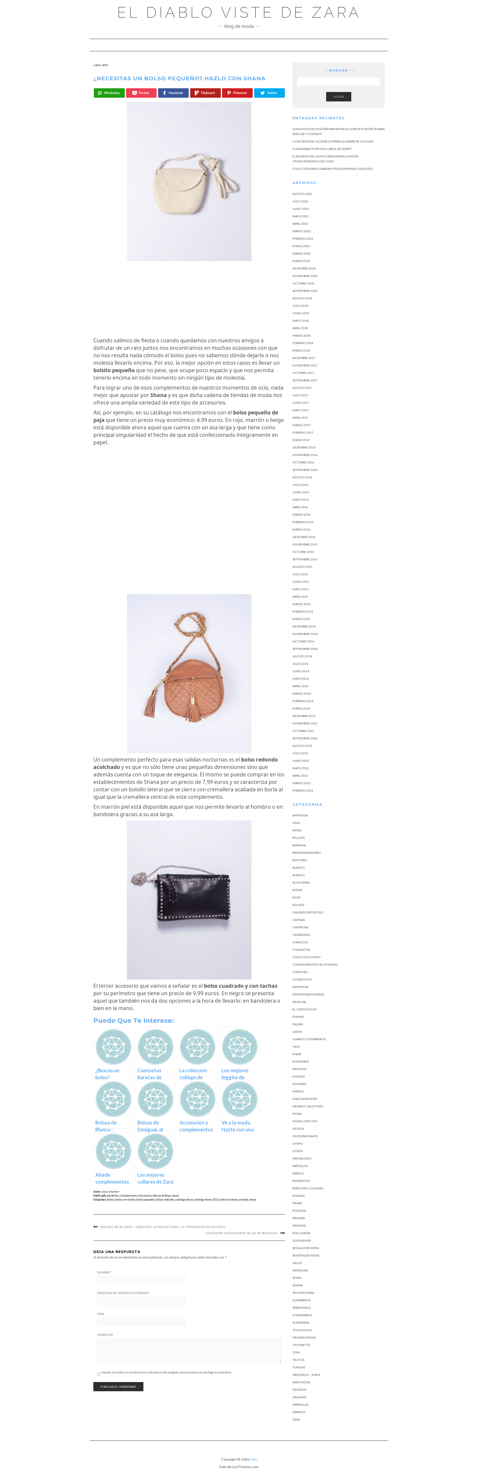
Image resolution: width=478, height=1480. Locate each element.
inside (297, 1054)
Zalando (299, 1397)
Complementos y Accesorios (136, 1195)
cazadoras (301, 935)
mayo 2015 (301, 589)
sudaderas (301, 1322)
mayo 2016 (301, 499)
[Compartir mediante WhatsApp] (109, 93)
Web (100, 1314)
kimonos (300, 1069)
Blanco (299, 867)
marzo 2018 (302, 335)
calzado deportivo (308, 912)
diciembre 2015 (304, 537)
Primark (299, 1218)
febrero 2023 (303, 238)
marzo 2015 (302, 604)
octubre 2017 (303, 373)
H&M (296, 1046)
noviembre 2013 (305, 723)
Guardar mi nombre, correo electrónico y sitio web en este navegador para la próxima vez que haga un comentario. (167, 1372)
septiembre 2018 (305, 291)
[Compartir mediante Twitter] (269, 93)
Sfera (297, 1278)
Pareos (298, 1173)
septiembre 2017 (305, 380)
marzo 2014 (302, 693)
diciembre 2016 (304, 447)
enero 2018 (301, 350)
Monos (298, 1128)
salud (297, 1263)
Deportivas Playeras (308, 994)
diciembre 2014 (304, 626)
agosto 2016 (302, 477)
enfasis (298, 1017)
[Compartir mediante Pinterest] (237, 93)
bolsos (110, 1199)
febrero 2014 (303, 701)
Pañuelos (300, 1166)
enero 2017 (301, 440)
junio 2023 (301, 209)
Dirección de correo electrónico (123, 1293)
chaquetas (301, 949)
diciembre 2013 (304, 716)
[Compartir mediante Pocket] (141, 93)
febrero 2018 (303, 343)
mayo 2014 (301, 678)
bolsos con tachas (125, 1199)
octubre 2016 (303, 462)
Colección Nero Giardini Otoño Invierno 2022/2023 (333, 169)
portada (243, 1199)
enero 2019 (301, 261)
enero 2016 (301, 529)
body (297, 897)
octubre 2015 (303, 552)
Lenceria (299, 1084)
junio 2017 (301, 402)
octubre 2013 (303, 731)
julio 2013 (300, 753)
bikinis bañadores (307, 852)
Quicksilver (302, 1240)
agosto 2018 (302, 298)
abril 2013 (300, 775)
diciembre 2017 (304, 358)
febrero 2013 (303, 790)
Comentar (105, 1335)
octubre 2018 (303, 283)
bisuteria (300, 860)
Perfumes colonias (308, 1188)
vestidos (299, 1389)
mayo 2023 (301, 216)
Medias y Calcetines (308, 1106)
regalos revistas (306, 1248)
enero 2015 (301, 619)
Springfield (301, 1307)
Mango (298, 1091)
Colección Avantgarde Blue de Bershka (241, 1233)
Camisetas (300, 927)
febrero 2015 (303, 611)
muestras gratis (305, 1136)
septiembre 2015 (305, 559)
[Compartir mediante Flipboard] (205, 93)
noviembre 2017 (305, 365)
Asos (296, 823)
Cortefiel (300, 972)
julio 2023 (300, 201)
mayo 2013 (301, 768)
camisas (299, 920)
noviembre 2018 (305, 276)
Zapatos (299, 1412)
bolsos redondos (165, 1199)
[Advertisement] (189, 299)
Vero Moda (301, 1382)
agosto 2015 (302, 567)
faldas (298, 1024)
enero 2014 (301, 708)
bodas (297, 890)
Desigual (299, 1002)
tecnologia (302, 1330)
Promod (299, 1225)
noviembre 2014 (305, 634)
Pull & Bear (301, 1233)
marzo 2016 (302, 514)
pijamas (298, 1196)
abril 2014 (300, 686)
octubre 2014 (303, 641)
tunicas (299, 1367)
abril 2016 (300, 507)
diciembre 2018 (304, 268)
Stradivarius (302, 1315)
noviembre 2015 (305, 544)
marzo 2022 (302, 253)
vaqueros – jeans (306, 1375)
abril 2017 (300, 417)
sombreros (301, 1300)
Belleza (299, 838)
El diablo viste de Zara (239, 12)
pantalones (302, 1158)
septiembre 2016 (305, 470)
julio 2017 (300, 395)
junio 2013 (301, 760)
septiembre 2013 (305, 738)
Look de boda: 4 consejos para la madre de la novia (333, 141)
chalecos (300, 942)
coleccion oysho (307, 957)
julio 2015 (300, 574)
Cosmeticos (302, 979)
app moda (300, 815)
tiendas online (304, 1337)
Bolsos (115, 1195)
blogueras (301, 882)
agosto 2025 (302, 194)
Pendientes (301, 1181)
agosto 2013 (302, 746)
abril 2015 (300, 596)
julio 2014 (300, 664)
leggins (299, 1076)
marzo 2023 (302, 231)
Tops (296, 1352)
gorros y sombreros (309, 1039)
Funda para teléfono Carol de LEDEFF (322, 149)
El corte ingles (304, 1009)
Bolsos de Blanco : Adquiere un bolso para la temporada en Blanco (163, 1227)
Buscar (338, 96)
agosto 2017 (302, 388)
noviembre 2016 (305, 455)
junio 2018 (301, 313)
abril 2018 (300, 328)
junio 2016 (301, 492)
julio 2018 (300, 306)
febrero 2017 (303, 432)
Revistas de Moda (306, 1255)
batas (297, 830)
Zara (296, 1419)
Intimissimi (301, 1061)
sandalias (300, 1270)
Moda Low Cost (305, 1121)
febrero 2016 (303, 522)
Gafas (297, 1031)
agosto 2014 (302, 656)
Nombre (104, 1272)
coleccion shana (228, 1199)
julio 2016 (300, 485)
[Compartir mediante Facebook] (173, 93)
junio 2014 (301, 671)
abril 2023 (300, 223)
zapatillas (300, 1404)
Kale (253, 1459)
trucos (298, 1360)
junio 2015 (301, 581)
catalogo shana (184, 1199)
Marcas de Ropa (162, 1195)
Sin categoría (303, 1293)
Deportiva (300, 987)
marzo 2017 (302, 425)
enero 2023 (301, 246)
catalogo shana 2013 (206, 1199)
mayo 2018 (301, 320)
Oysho (298, 1143)
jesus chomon (110, 1191)
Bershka (299, 845)
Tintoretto (301, 1345)
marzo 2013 (302, 783)
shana (175, 1195)
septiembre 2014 (305, 649)
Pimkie (297, 1203)
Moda (297, 1114)
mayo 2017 (301, 410)
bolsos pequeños (145, 1199)
